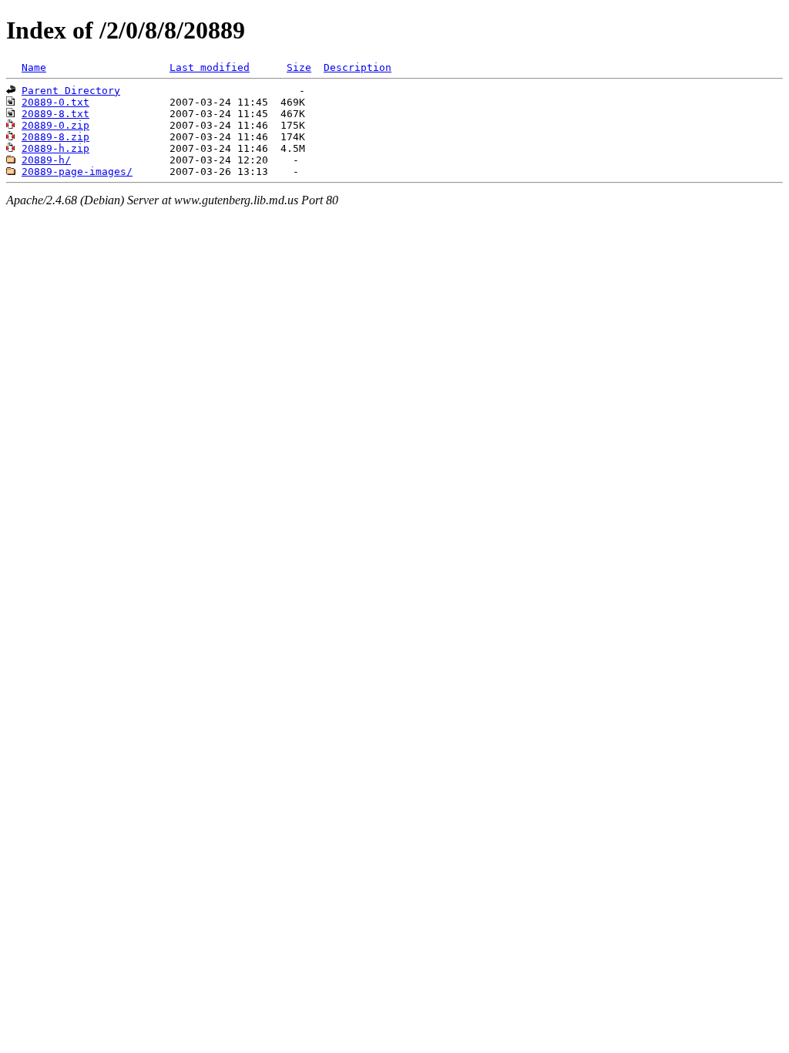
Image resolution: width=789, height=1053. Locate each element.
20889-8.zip (55, 137)
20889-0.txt (55, 102)
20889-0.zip (55, 125)
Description (357, 67)
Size (299, 67)
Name (34, 67)
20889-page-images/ (77, 171)
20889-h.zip (55, 148)
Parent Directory (71, 90)
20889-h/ (46, 160)
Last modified (210, 67)
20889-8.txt (55, 113)
